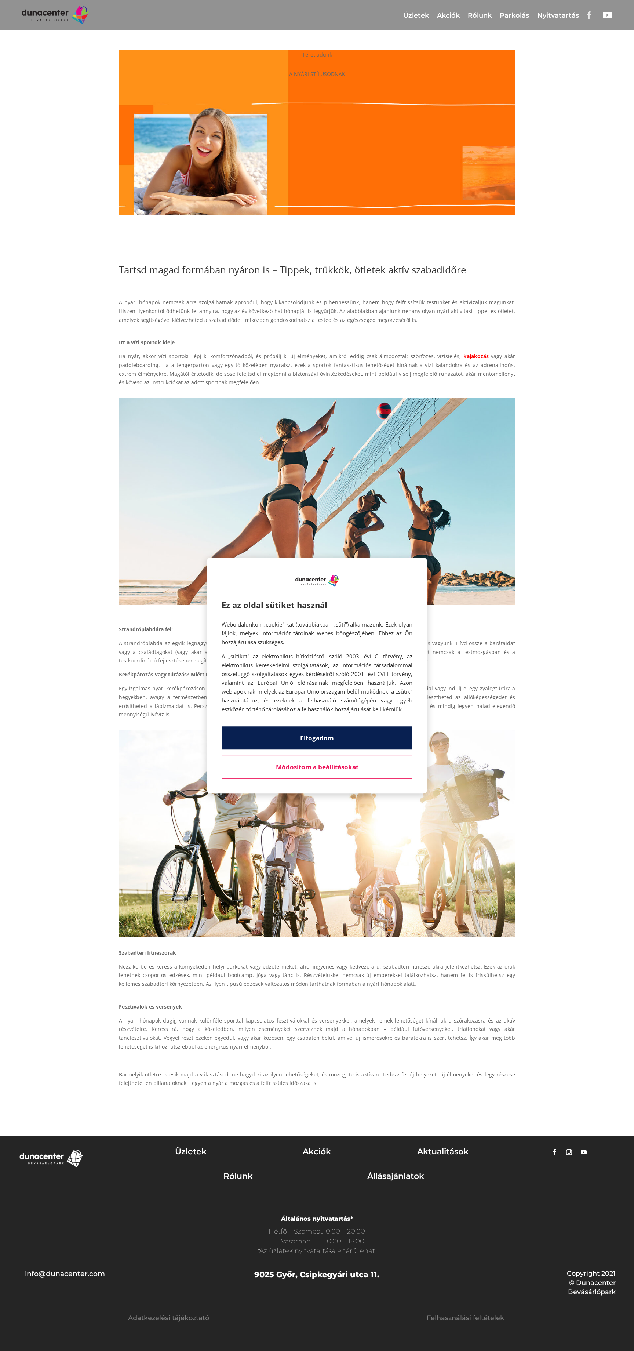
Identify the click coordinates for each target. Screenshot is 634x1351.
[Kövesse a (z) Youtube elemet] (584, 1152)
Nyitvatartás (558, 15)
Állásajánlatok (395, 1176)
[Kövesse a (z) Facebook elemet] (554, 1152)
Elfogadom (317, 738)
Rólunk (480, 15)
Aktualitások (443, 1151)
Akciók (448, 15)
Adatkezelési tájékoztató (168, 1318)
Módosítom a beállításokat (317, 767)
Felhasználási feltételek (465, 1318)
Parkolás (514, 15)
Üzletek (416, 15)
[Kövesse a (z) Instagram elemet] (569, 1152)
